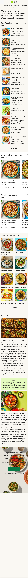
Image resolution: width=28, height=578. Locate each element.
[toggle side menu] (2, 2)
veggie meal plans (15, 370)
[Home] (2, 6)
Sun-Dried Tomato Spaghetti (9, 428)
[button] (26, 24)
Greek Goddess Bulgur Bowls (14, 429)
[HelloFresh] (14, 2)
